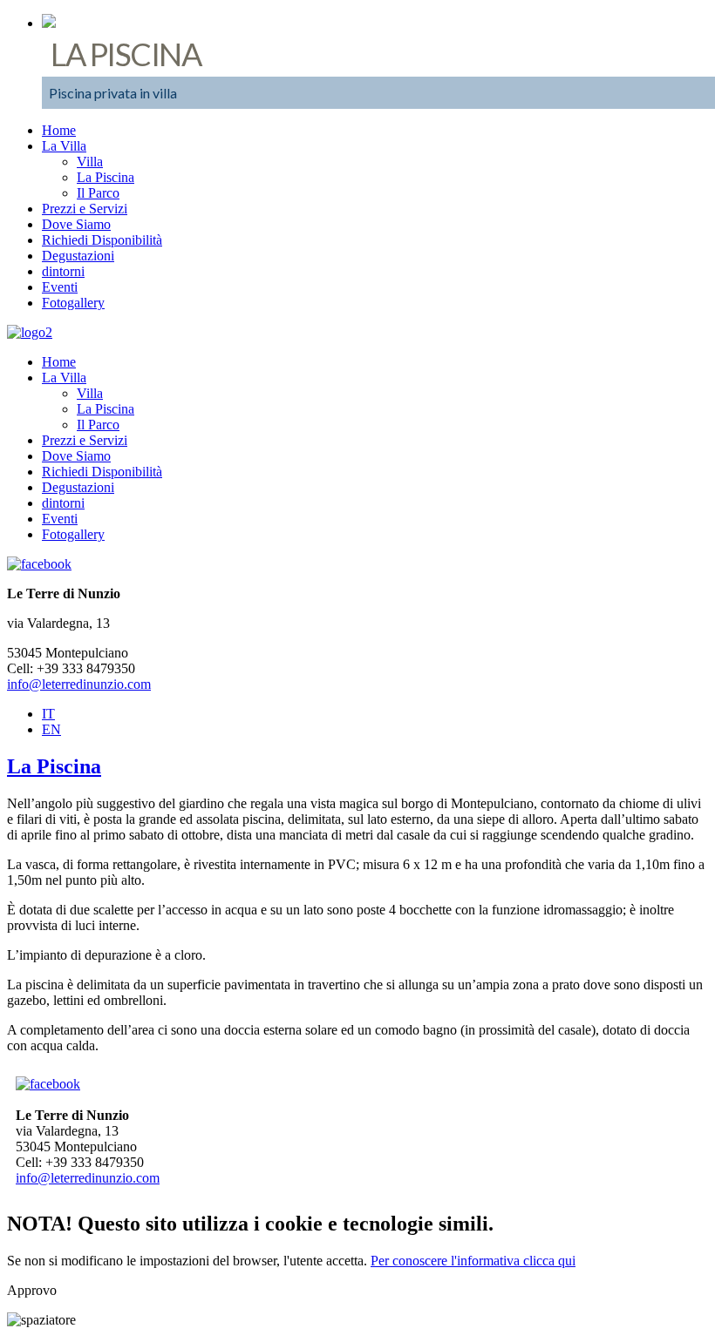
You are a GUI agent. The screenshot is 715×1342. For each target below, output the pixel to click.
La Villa (64, 145)
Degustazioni (78, 255)
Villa (90, 161)
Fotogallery (73, 302)
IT (48, 713)
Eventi (60, 287)
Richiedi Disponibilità (102, 240)
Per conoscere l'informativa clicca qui (473, 1260)
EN (51, 729)
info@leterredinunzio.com (79, 684)
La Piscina (105, 177)
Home (59, 130)
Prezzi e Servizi (84, 208)
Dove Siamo (76, 224)
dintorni (63, 271)
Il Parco (98, 192)
